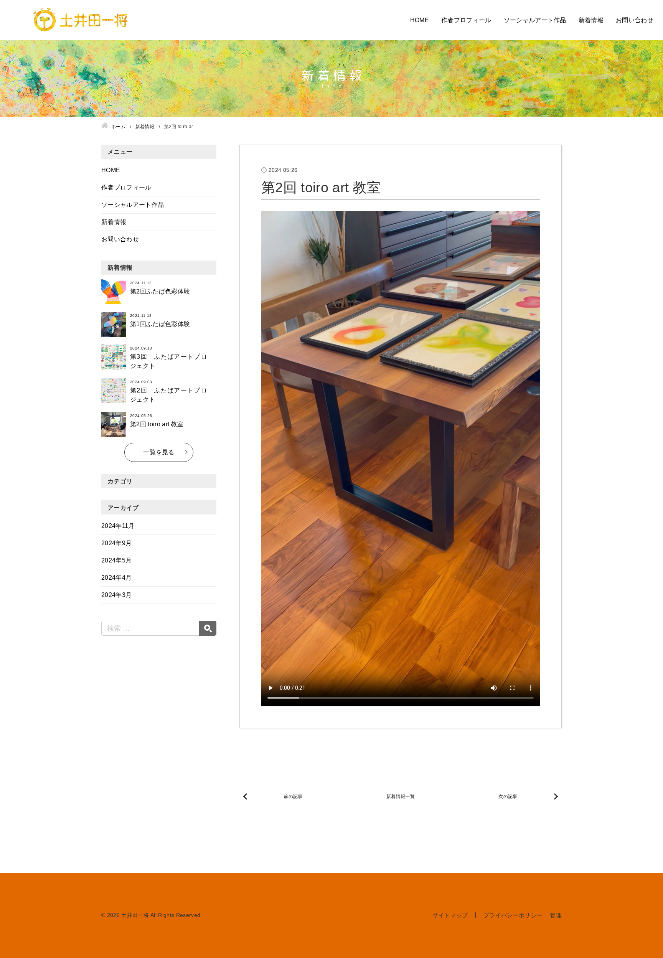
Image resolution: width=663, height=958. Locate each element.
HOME (419, 20)
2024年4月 (116, 577)
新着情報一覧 (400, 796)
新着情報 (591, 20)
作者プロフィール (466, 20)
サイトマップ (450, 915)
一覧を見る (159, 452)
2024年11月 (118, 526)
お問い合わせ (634, 20)
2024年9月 (116, 543)
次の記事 (507, 796)
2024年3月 (116, 595)
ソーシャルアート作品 (535, 20)
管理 (556, 915)
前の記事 (293, 796)
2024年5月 (116, 560)
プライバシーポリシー (512, 915)
